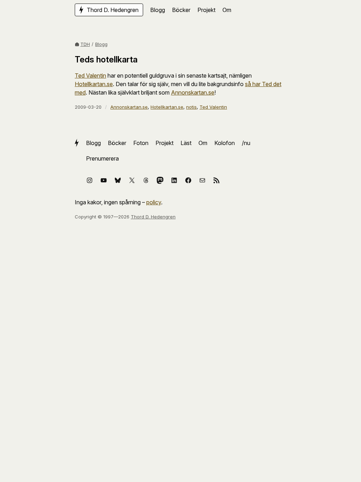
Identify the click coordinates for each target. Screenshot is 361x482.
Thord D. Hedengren (153, 216)
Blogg (101, 44)
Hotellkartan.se (94, 84)
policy (153, 202)
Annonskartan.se (192, 92)
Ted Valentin (90, 75)
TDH (85, 44)
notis (191, 107)
